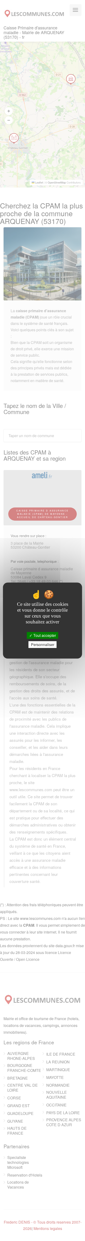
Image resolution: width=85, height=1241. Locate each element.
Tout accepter (44, 635)
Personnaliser (42, 644)
